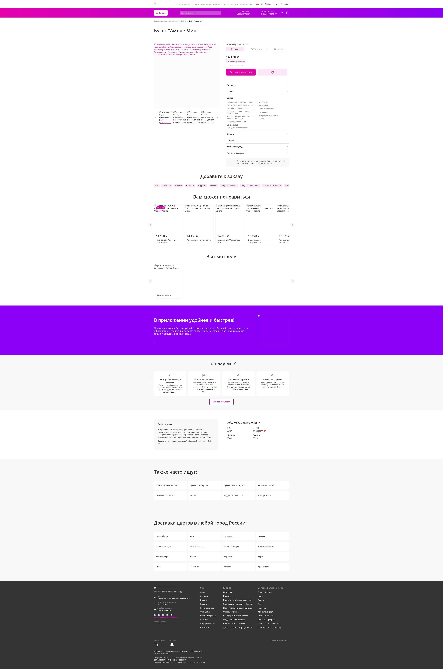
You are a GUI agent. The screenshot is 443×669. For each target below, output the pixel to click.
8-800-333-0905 (162, 604)
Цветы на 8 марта (266, 615)
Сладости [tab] (190, 185)
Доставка (187, 4)
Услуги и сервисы (208, 615)
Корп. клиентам (224, 4)
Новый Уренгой (197, 546)
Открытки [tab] (167, 185)
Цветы (260, 596)
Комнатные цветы (266, 612)
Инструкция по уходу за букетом (237, 608)
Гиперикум (263, 105)
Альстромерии (264, 495)
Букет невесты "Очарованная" (255, 239)
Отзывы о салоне (231, 612)
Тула (192, 536)
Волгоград (228, 536)
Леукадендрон (232, 125)
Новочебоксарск (231, 546)
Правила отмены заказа (234, 623)
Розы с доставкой (266, 485)
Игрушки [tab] (201, 185)
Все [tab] (156, 185)
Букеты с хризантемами (166, 485)
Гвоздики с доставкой (165, 495)
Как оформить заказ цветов (235, 615)
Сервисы (249, 4)
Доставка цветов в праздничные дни (237, 628)
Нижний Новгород (266, 546)
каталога (242, 62)
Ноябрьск (194, 566)
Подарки (262, 608)
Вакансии (204, 627)
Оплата (194, 4)
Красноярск (263, 566)
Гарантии (201, 4)
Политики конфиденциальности (237, 600)
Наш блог (204, 619)
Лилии (193, 495)
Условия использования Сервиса (238, 604)
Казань (193, 556)
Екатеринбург (162, 556)
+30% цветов (256, 49)
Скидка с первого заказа (234, 619)
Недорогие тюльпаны (234, 495)
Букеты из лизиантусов (234, 485)
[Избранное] (281, 13)
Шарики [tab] (178, 185)
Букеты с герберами (199, 485)
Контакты (234, 4)
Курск (260, 556)
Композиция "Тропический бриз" (199, 239)
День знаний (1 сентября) (269, 627)
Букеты (261, 600)
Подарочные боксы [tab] (229, 185)
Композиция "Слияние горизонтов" (166, 225)
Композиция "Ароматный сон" (228, 239)
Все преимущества (221, 402)
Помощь (242, 4)
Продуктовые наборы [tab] (272, 185)
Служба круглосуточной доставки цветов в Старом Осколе (180, 651)
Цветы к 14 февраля (266, 619)
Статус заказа (273, 4)
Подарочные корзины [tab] (250, 185)
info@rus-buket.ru (164, 610)
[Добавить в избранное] (272, 72)
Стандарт (235, 49)
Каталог (162, 13)
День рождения (265, 592)
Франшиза (205, 612)
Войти (286, 4)
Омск (158, 566)
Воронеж (228, 556)
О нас (181, 4)
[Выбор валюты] (262, 4)
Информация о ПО (208, 623)
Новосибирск (162, 536)
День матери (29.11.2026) (269, 623)
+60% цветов (278, 49)
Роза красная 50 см (234, 108)
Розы (260, 604)
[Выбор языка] (257, 4)
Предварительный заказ (241, 72)
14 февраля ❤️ (259, 431)
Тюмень (261, 536)
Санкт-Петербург (163, 546)
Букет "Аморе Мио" (164, 295)
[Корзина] (287, 13)
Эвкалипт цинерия (266, 108)
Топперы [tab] (213, 185)
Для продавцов (211, 4)
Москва (227, 566)
